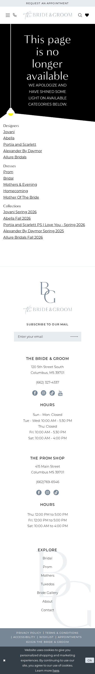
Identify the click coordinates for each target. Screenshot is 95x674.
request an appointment (47, 3)
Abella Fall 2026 (17, 218)
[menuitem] (7, 15)
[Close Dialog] (4, 660)
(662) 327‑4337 (47, 382)
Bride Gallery (47, 593)
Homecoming (15, 190)
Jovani (9, 131)
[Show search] (80, 15)
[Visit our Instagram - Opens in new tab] (43, 393)
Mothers (47, 575)
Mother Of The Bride (21, 197)
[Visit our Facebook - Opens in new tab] (35, 393)
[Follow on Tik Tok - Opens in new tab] (56, 492)
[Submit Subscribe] (74, 336)
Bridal (8, 178)
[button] (7, 15)
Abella (8, 138)
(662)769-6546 (47, 482)
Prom (8, 171)
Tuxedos (47, 584)
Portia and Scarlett (19, 144)
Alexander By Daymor (22, 150)
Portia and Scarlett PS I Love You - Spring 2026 (44, 224)
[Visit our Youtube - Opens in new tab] (60, 393)
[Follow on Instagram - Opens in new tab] (47, 492)
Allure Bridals (15, 157)
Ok (89, 660)
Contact (47, 610)
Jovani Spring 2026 (20, 211)
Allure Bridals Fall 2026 (23, 237)
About (47, 601)
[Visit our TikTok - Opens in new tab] (52, 393)
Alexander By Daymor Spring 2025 (33, 231)
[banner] (47, 15)
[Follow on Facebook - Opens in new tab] (39, 492)
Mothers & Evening (20, 184)
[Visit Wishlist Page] (87, 15)
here (56, 670)
